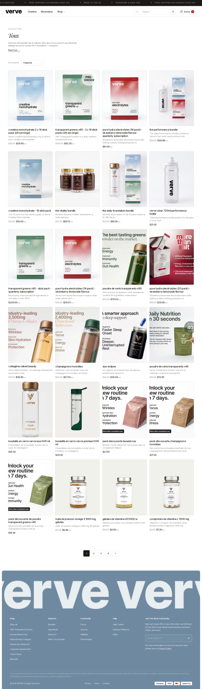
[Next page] (115, 553)
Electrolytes (47, 11)
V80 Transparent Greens (21, 629)
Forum (83, 624)
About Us (52, 634)
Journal (83, 629)
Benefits (51, 624)
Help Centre (118, 624)
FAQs (115, 634)
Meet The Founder (56, 639)
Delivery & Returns (121, 629)
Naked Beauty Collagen (20, 639)
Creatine (32, 11)
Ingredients (53, 629)
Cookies (106, 683)
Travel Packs (15, 654)
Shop (60, 11)
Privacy (88, 683)
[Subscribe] (188, 638)
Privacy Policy (165, 648)
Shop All (13, 624)
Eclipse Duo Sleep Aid (19, 644)
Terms (96, 683)
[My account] (173, 12)
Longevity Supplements (20, 649)
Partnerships (86, 639)
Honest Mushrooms (18, 634)
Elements (14, 659)
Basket (188, 12)
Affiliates (84, 634)
